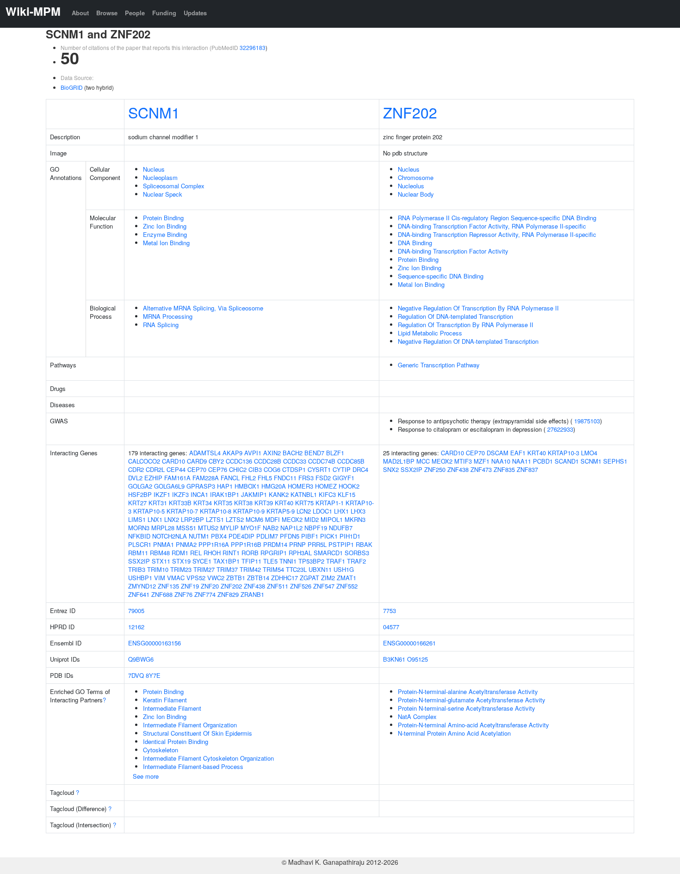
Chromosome (415, 177)
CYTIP (342, 469)
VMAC (176, 577)
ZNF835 (504, 469)
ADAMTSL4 (205, 452)
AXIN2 (272, 452)
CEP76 (217, 469)
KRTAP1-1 (329, 502)
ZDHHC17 (284, 577)
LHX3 (358, 511)
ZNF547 (323, 586)
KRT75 (304, 502)
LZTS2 (235, 519)
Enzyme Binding (165, 234)
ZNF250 (434, 469)
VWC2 (215, 577)
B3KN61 (394, 659)
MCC (423, 461)
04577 (391, 626)
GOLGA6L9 (169, 486)
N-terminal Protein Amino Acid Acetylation (454, 733)
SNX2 (391, 469)
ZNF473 (481, 469)
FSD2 (323, 477)
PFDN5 (289, 536)
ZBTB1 (235, 577)
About (80, 12)
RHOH (212, 552)
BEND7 (314, 452)
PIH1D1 (350, 536)
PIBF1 (309, 536)
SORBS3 (357, 552)
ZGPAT (309, 577)
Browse (106, 12)
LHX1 (341, 511)
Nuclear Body (416, 194)
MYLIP (229, 527)
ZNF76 (183, 594)
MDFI (272, 519)
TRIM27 (204, 569)
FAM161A (177, 477)
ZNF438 (254, 586)
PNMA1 (163, 544)
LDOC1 (322, 511)
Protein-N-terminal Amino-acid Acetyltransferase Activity (473, 724)
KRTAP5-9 (280, 511)
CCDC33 (294, 461)
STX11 (161, 561)
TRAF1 (335, 561)
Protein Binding (163, 217)
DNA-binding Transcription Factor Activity (453, 251)
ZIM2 (328, 577)
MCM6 (254, 519)
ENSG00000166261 (409, 642)
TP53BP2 (311, 561)
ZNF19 (190, 586)
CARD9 (197, 461)
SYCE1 (201, 561)
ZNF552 (347, 586)
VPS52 (195, 577)
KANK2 (279, 494)
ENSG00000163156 (154, 642)
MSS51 (186, 527)
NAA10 (500, 461)
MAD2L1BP (398, 461)
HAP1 (225, 486)
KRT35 (223, 502)
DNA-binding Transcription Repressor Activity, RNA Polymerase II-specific (497, 234)
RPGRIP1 (273, 552)
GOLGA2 (140, 486)
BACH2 (293, 452)
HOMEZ (326, 486)
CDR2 (136, 469)
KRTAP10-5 (149, 511)
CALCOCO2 (144, 461)
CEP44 (176, 469)
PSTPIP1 (341, 544)
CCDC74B (321, 461)
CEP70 (196, 469)
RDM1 (180, 552)
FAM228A (205, 477)
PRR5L (317, 544)
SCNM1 (154, 112)
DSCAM (497, 452)
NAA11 (521, 461)
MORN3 (138, 527)
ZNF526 (300, 586)
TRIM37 (227, 569)
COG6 (272, 469)
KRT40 (284, 502)
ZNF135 (168, 586)
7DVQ (136, 675)
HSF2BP (140, 494)
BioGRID (72, 87)
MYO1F (251, 527)
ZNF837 (527, 469)
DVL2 (135, 477)
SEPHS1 (615, 461)
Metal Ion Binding (166, 242)
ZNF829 (228, 594)
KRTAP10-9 (249, 511)
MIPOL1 (332, 519)
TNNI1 (288, 561)
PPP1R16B (246, 544)
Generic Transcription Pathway (439, 364)
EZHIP (153, 477)
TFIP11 (251, 561)
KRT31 (157, 502)
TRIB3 (136, 569)
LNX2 (171, 519)
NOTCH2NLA (169, 536)
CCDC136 (239, 461)
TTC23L (296, 569)
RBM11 (138, 552)
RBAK (364, 544)
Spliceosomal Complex (173, 185)
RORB (250, 552)
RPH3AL (300, 552)
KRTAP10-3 (563, 452)
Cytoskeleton (160, 749)
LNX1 (155, 519)
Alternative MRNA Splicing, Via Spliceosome (203, 308)
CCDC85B (351, 461)
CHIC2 (238, 469)
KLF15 (346, 494)
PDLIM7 (267, 536)
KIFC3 (327, 494)
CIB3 (255, 469)
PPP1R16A (213, 544)
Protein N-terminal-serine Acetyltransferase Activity (466, 708)
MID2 (311, 519)
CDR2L (155, 469)
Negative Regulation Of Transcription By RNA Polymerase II (478, 308)
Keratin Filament (165, 699)
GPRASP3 (200, 486)
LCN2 (304, 511)
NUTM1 (199, 536)
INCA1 (199, 494)
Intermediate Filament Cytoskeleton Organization (208, 758)
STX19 (181, 561)
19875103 (587, 420)
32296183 (253, 47)
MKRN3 (355, 519)
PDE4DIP (241, 536)
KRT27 (137, 502)
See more (146, 776)
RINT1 (231, 552)
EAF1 (517, 452)
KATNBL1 (304, 494)
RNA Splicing (161, 324)
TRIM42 (250, 569)
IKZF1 (162, 494)
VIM (159, 577)
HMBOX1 (247, 486)
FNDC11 (285, 477)
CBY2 (216, 461)
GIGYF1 (343, 477)
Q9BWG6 (141, 659)
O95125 (417, 659)
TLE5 (270, 561)
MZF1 (481, 461)
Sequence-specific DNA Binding (440, 276)
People (135, 12)
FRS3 (306, 477)
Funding (164, 12)
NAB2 (270, 527)
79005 (136, 610)
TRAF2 (356, 561)
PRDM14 (275, 544)
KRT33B (180, 502)
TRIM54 (273, 569)
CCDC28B (267, 461)
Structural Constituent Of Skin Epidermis (197, 733)
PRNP (297, 544)
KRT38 (243, 502)
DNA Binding (415, 242)
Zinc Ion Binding (164, 226)
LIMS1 (137, 519)
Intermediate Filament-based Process (193, 766)
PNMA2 (186, 544)
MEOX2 (292, 519)
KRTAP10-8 (215, 511)
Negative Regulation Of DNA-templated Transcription (468, 341)
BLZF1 (335, 452)
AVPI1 (252, 452)
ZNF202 (410, 112)
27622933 (560, 429)
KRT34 (202, 502)
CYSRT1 (319, 469)
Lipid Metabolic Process (430, 333)
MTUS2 (208, 527)
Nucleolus (411, 185)
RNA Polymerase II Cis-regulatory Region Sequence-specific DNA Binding (497, 217)
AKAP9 (232, 452)
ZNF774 (205, 594)
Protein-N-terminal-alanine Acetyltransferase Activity (468, 691)
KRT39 (263, 502)
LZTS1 (215, 519)
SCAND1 (567, 461)
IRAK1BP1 (224, 494)
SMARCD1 (328, 552)
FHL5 (265, 477)
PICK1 (329, 536)
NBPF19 (315, 527)
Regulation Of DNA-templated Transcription (455, 316)
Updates (195, 12)
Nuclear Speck (162, 194)
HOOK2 (349, 486)
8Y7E (153, 675)
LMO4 (589, 452)
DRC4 (360, 469)
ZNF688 (162, 594)
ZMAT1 (346, 577)
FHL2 (248, 477)
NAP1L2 (291, 527)
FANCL (230, 477)
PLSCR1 (139, 544)
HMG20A (273, 486)
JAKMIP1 (254, 494)
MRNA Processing (167, 316)
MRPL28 (162, 527)
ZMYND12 (142, 586)
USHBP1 (140, 577)
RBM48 (160, 552)
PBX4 (219, 536)
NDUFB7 (340, 527)
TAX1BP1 (226, 561)
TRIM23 (181, 569)
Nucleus (154, 169)
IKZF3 (180, 494)
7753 (389, 610)
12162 (136, 626)
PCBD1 (543, 461)
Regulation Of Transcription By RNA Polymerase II (465, 324)
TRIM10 (157, 569)
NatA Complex (417, 716)
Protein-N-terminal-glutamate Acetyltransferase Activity (471, 699)
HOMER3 (300, 486)
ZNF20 (210, 586)
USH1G (344, 569)
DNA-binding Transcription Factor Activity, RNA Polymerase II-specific (492, 226)
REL (196, 552)
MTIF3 (463, 461)
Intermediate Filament (172, 708)
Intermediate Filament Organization (190, 724)
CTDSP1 (294, 469)
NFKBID (139, 536)
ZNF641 (138, 594)
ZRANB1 (252, 594)
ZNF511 (277, 586)
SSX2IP (139, 561)
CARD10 (173, 461)
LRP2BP (192, 519)
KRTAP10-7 (182, 511)
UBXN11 (320, 569)
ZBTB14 (258, 577)
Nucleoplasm (160, 177)
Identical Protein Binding (175, 741)
